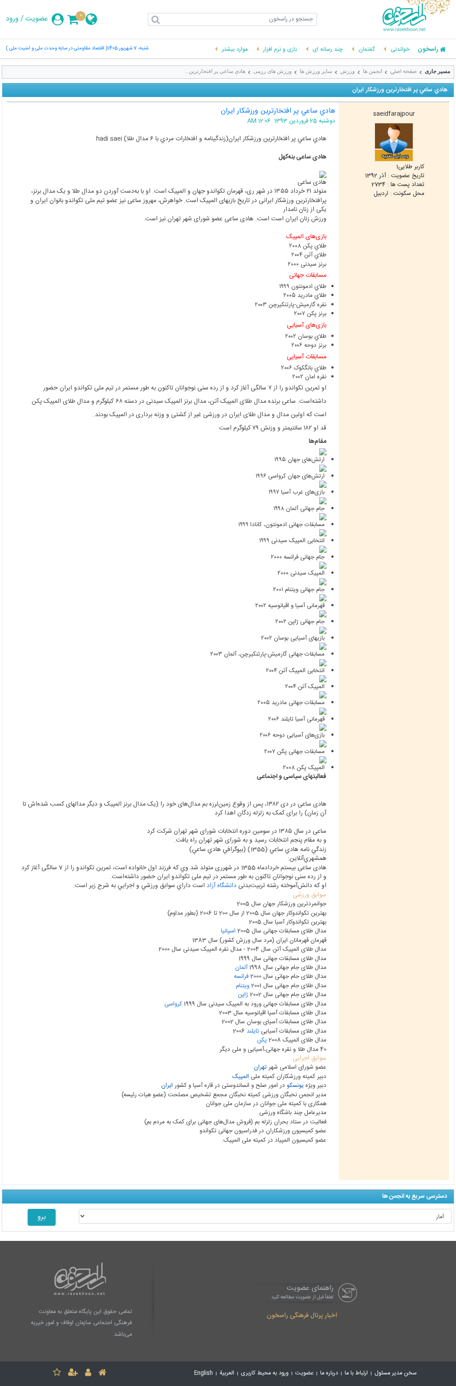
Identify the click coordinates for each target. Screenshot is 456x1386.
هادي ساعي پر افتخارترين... (215, 71)
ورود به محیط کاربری (265, 1373)
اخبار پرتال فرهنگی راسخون (302, 1316)
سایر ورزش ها (316, 71)
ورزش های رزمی (272, 71)
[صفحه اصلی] (102, 1373)
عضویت (36, 19)
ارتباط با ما (356, 1373)
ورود (12, 19)
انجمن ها (372, 71)
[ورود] (88, 1373)
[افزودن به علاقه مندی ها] (57, 1373)
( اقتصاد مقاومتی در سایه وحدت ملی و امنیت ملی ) (56, 49)
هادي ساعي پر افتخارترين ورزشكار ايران (278, 111)
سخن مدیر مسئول (396, 1373)
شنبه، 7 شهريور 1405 (127, 49)
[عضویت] (73, 1373)
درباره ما (329, 1373)
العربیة (227, 1373)
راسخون (428, 50)
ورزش (347, 71)
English (203, 1373)
